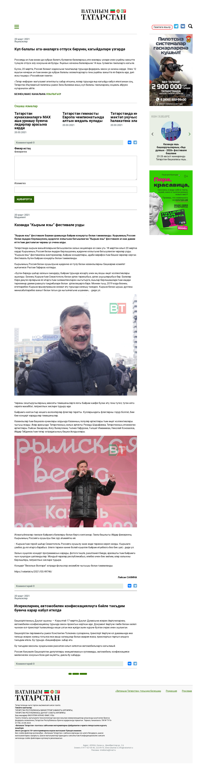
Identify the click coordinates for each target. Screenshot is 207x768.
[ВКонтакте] (129, 142)
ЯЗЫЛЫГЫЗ (53, 94)
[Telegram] (135, 142)
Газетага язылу (162, 27)
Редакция (171, 691)
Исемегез (20, 183)
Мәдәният (20, 217)
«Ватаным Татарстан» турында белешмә (138, 691)
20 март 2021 (22, 39)
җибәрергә (24, 199)
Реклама (187, 691)
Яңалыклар (21, 41)
